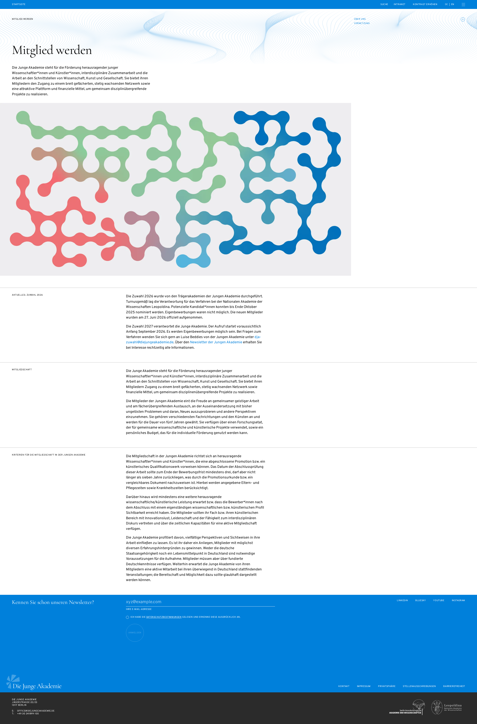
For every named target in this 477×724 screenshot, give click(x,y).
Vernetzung (362, 23)
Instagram (458, 600)
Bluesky (420, 600)
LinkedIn (402, 600)
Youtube (438, 600)
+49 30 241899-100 (28, 713)
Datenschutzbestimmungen (164, 617)
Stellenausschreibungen (419, 686)
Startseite (19, 4)
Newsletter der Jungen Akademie (216, 342)
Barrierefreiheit (454, 686)
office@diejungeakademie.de (36, 710)
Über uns (360, 19)
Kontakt (343, 686)
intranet (399, 4)
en (452, 4)
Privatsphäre (386, 686)
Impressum (364, 686)
